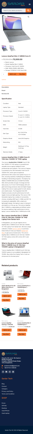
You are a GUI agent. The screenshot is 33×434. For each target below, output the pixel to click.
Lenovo (4, 79)
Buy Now (22, 74)
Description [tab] (5, 87)
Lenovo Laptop (17, 229)
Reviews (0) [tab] (5, 93)
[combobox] (14, 10)
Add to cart (13, 74)
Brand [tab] (3, 90)
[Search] (28, 10)
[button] (29, 4)
